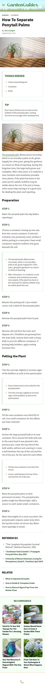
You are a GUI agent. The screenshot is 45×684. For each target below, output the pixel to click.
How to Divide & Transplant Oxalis (20, 583)
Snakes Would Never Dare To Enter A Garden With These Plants (33, 630)
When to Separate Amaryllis (17, 579)
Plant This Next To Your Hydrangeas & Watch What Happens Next (33, 663)
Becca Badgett (10, 31)
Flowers (14, 15)
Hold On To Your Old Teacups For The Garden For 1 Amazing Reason (11, 630)
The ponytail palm (10, 155)
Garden (5, 15)
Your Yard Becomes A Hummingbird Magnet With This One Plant (11, 663)
